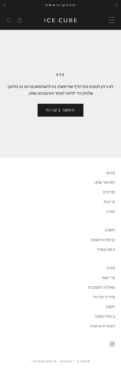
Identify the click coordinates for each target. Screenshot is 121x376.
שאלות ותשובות (101, 287)
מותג (110, 172)
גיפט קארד (106, 249)
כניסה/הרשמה (102, 239)
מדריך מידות (104, 297)
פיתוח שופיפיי (44, 361)
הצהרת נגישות (102, 326)
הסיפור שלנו (104, 182)
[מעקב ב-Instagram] (112, 344)
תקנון (110, 306)
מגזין (111, 211)
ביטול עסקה (105, 316)
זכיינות (109, 201)
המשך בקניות (60, 110)
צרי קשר (108, 277)
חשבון (110, 229)
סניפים (109, 192)
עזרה (111, 267)
